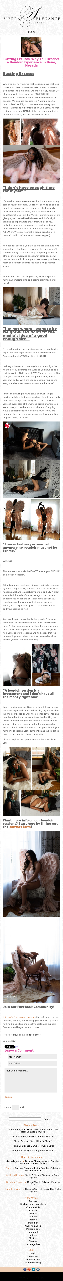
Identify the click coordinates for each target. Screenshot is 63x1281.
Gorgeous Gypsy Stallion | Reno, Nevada (33, 1150)
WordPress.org (33, 1262)
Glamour (33, 1216)
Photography (33, 1232)
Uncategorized (33, 1244)
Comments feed (33, 1259)
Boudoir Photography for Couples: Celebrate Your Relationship (39, 1162)
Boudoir (17, 1034)
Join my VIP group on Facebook (19, 1017)
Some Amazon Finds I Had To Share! (33, 1141)
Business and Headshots (33, 1204)
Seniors (33, 1238)
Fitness (33, 1213)
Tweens (33, 1241)
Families (33, 1210)
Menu (31, 31)
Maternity (33, 1222)
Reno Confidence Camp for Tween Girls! (33, 1145)
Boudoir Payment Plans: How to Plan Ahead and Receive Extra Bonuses (33, 1130)
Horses (33, 1219)
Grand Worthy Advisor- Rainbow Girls (43, 1183)
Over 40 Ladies (33, 1225)
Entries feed (33, 1256)
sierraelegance (33, 1034)
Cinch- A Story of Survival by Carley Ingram (43, 1176)
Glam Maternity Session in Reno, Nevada (33, 1136)
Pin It (17, 1047)
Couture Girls (33, 1207)
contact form (20, 827)
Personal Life (33, 1229)
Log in (33, 1253)
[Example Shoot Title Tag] (12, 132)
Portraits (33, 1235)
